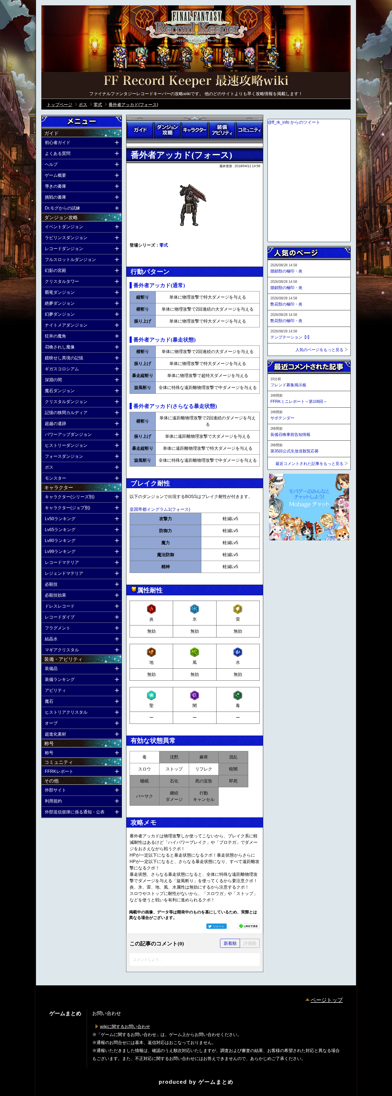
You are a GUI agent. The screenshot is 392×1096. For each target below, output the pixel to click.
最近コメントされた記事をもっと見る (309, 463)
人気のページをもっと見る (319, 349)
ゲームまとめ (216, 1082)
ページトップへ (280, 554)
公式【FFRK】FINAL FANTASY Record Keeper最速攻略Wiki (196, 81)
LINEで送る (248, 926)
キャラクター (194, 130)
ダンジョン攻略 (167, 130)
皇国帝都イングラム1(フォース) (160, 509)
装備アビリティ (221, 130)
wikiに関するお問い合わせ (125, 1026)
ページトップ (327, 1000)
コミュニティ (249, 130)
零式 (163, 245)
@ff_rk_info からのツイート (294, 122)
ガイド (140, 130)
